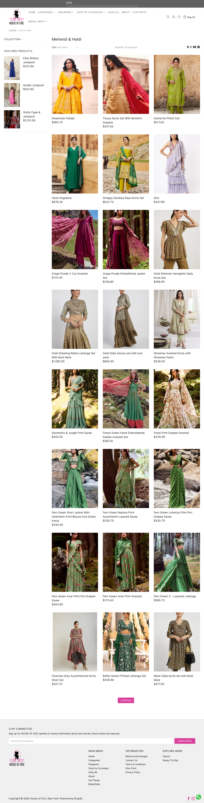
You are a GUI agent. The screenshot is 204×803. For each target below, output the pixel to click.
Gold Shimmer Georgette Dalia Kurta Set (173, 275)
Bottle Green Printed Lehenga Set (124, 676)
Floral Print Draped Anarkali (171, 432)
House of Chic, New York (17, 17)
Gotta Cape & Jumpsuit (31, 114)
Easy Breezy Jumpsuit (31, 60)
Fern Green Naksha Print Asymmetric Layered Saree (120, 514)
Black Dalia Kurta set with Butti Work (173, 678)
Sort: (54, 47)
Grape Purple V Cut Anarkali (70, 273)
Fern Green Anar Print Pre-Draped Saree (73, 598)
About (91, 776)
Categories (94, 760)
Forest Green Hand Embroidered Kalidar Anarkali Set (124, 435)
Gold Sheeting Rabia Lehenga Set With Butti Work (73, 355)
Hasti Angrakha (62, 198)
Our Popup (94, 780)
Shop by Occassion (98, 768)
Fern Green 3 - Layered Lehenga (175, 596)
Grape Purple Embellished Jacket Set (124, 275)
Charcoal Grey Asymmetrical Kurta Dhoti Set (74, 678)
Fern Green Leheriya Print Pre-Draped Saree (173, 514)
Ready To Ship (170, 760)
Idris (156, 198)
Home (12, 30)
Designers (93, 764)
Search (166, 756)
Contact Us (131, 760)
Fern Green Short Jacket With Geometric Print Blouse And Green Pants (74, 516)
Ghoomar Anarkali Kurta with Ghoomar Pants (172, 355)
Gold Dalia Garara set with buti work (122, 355)
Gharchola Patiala (63, 118)
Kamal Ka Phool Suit (167, 118)
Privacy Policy (133, 772)
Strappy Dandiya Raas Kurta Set (123, 198)
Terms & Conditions (136, 764)
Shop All (92, 772)
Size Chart (131, 768)
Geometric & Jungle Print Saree (72, 432)
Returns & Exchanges (137, 756)
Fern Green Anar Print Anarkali (122, 596)
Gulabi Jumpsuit (33, 85)
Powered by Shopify (71, 798)
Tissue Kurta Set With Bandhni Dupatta (122, 120)
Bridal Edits (94, 784)
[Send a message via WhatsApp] (198, 797)
